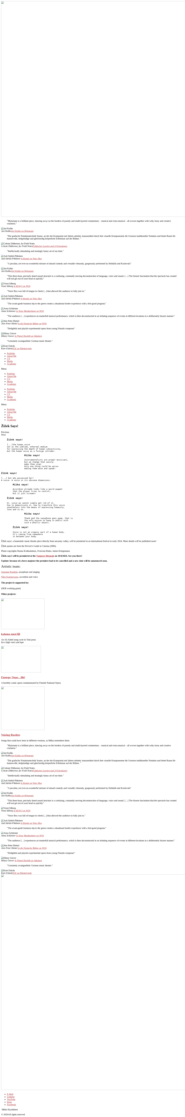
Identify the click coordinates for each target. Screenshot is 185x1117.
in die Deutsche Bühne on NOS (32, 323)
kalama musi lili (10, 634)
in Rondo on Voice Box (31, 258)
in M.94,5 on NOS (22, 286)
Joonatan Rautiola (9, 572)
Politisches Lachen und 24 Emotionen (50, 246)
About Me (11, 356)
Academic (11, 364)
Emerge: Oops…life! (13, 677)
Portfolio (11, 353)
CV (8, 358)
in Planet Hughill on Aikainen (28, 336)
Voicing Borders (10, 734)
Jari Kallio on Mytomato (22, 231)
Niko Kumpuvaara (9, 577)
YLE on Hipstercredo (22, 348)
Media (10, 361)
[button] (92, 369)
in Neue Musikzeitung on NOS (30, 311)
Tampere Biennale (45, 556)
